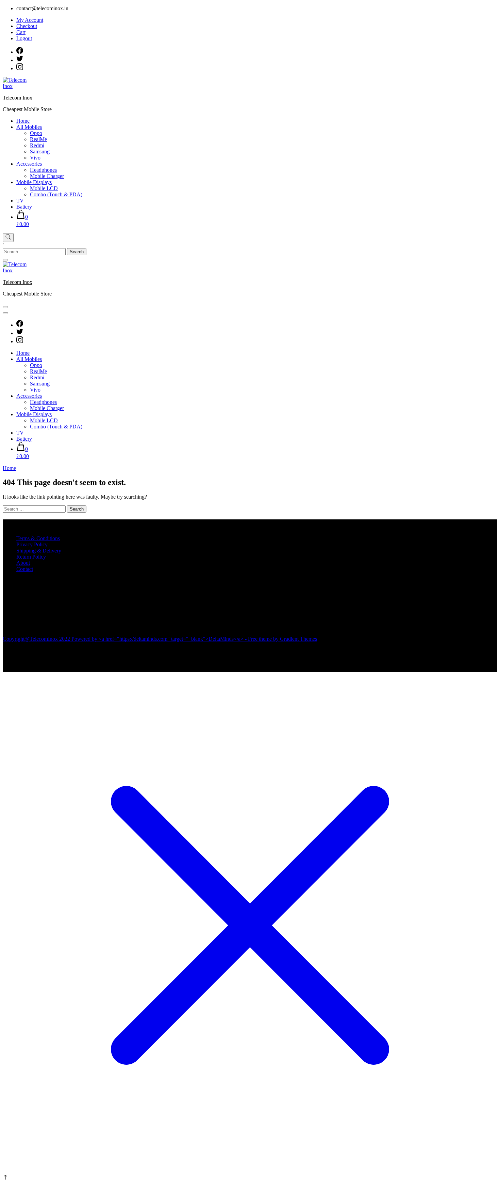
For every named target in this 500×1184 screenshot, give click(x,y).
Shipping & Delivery (38, 550)
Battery (24, 207)
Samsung (40, 151)
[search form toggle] (8, 237)
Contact (24, 569)
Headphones (43, 170)
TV (20, 200)
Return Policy (31, 557)
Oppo (36, 133)
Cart (21, 32)
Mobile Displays (34, 182)
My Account (29, 20)
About (23, 563)
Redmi (37, 145)
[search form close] (5, 260)
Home (23, 121)
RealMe (38, 139)
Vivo (35, 158)
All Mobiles (29, 127)
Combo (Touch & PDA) (56, 194)
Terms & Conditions (38, 538)
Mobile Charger (47, 176)
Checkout (26, 26)
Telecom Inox (17, 98)
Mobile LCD (44, 188)
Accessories (29, 164)
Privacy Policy (32, 544)
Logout (24, 38)
